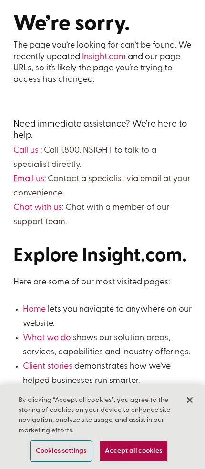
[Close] (189, 400)
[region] (102, 427)
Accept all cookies (133, 451)
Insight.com (104, 57)
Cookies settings (61, 451)
